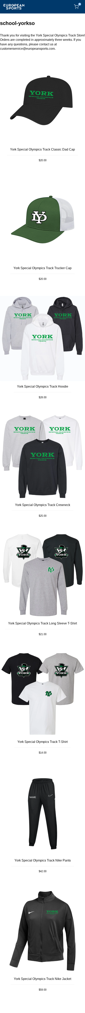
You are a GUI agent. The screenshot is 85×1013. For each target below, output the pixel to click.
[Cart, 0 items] (76, 6)
